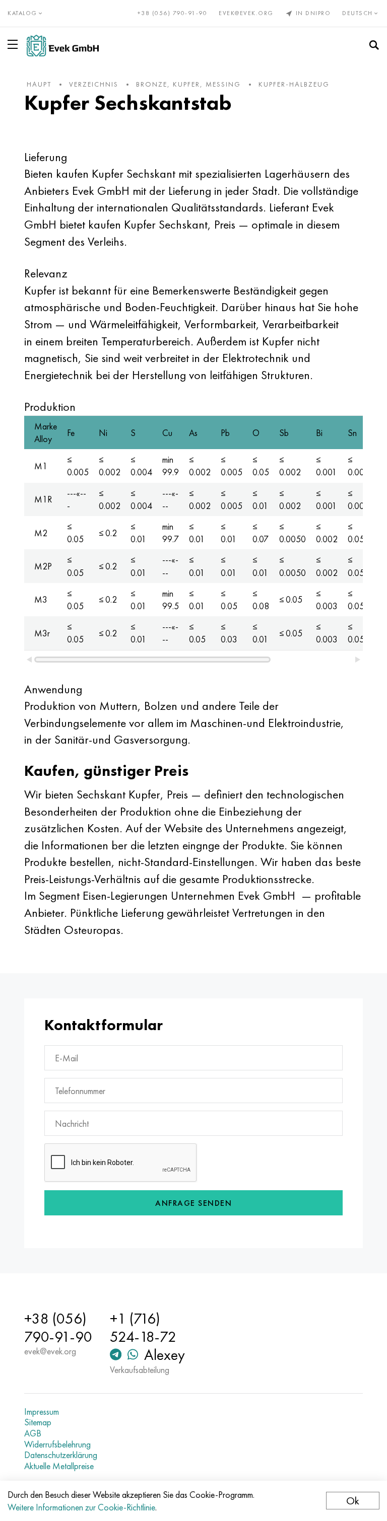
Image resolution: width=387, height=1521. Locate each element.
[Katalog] (15, 44)
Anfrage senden (193, 1203)
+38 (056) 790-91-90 (173, 13)
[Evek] (63, 45)
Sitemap (37, 1422)
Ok (352, 1500)
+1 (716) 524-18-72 (143, 1328)
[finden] (373, 45)
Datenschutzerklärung (60, 1455)
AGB (32, 1433)
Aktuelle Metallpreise (59, 1466)
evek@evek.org (246, 13)
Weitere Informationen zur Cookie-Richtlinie (81, 1507)
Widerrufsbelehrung (57, 1444)
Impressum (41, 1411)
